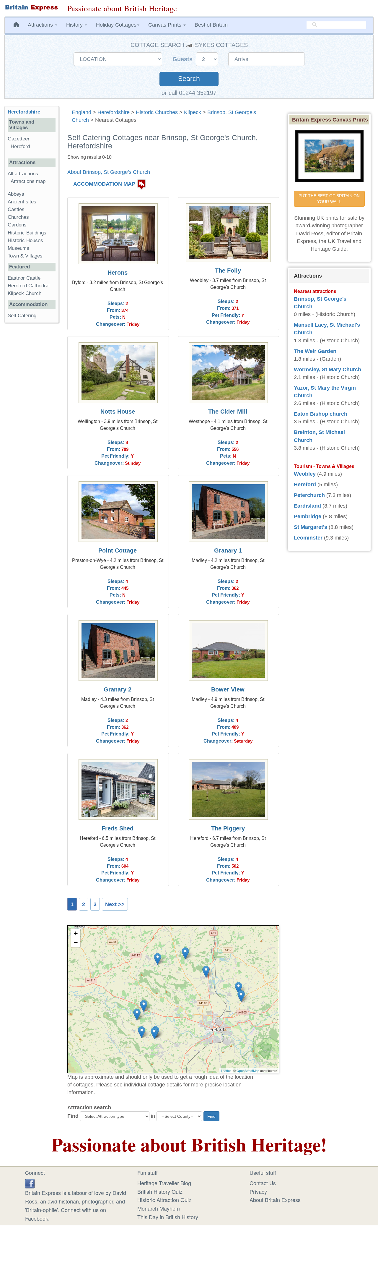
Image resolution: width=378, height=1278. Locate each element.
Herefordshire (113, 112)
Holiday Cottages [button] (116, 25)
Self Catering (22, 315)
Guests (183, 59)
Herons (117, 272)
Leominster (308, 538)
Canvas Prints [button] (165, 25)
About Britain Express (275, 1200)
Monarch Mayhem (158, 1208)
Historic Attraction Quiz (164, 1200)
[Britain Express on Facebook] (30, 1183)
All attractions (23, 173)
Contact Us (263, 1183)
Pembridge (307, 516)
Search (189, 78)
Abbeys (16, 194)
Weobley (305, 474)
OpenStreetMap (248, 1070)
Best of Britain (211, 25)
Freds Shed (117, 828)
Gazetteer (19, 139)
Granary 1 (228, 550)
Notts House (117, 411)
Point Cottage (117, 550)
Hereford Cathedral (29, 286)
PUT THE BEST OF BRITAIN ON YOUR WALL (330, 198)
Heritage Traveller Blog (164, 1183)
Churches (18, 217)
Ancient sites (22, 202)
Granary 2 (117, 689)
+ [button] (76, 933)
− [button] (76, 942)
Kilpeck (192, 112)
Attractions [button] (41, 25)
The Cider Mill (227, 411)
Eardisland (307, 506)
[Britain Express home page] (31, 7)
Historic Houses (25, 240)
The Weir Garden (315, 351)
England (81, 112)
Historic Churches (157, 112)
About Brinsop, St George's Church (108, 172)
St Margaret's (310, 527)
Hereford (20, 146)
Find (73, 1116)
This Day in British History (167, 1217)
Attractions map (28, 181)
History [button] (75, 25)
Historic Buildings (27, 233)
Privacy (258, 1191)
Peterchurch (309, 495)
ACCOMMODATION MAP (104, 184)
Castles (16, 209)
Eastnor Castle (24, 278)
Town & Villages (25, 256)
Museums (18, 248)
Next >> (115, 904)
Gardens (17, 225)
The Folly (228, 270)
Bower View (228, 689)
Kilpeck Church (24, 293)
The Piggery (228, 828)
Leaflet (226, 1070)
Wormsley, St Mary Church (327, 369)
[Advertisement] (31, 418)
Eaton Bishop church (320, 414)
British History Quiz (160, 1191)
